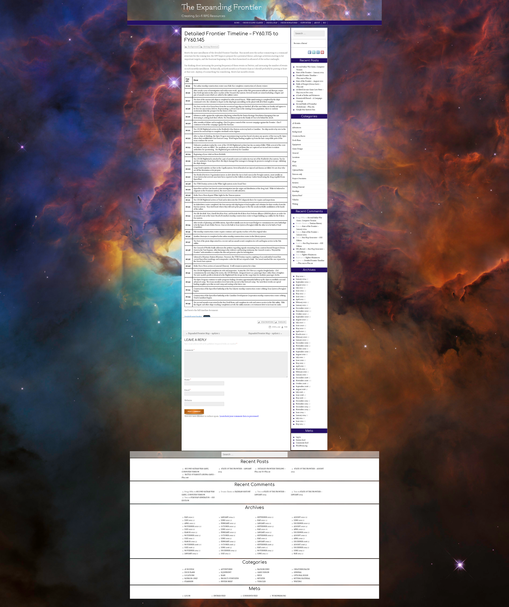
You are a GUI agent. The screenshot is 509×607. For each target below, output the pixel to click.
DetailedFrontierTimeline (193, 316)
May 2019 (299, 363)
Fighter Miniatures (309, 254)
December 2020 (302, 308)
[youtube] (322, 52)
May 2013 (299, 424)
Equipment (297, 144)
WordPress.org (301, 445)
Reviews (296, 183)
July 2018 (299, 392)
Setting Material (210, 46)
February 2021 (301, 302)
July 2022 (299, 288)
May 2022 (299, 293)
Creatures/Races (299, 136)
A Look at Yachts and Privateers (308, 95)
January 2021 (301, 305)
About (317, 22)
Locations (297, 157)
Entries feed (300, 440)
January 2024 (301, 279)
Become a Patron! (300, 43)
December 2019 (302, 343)
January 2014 (301, 415)
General (296, 153)
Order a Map (271, 22)
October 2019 (301, 348)
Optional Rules (298, 170)
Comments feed (302, 443)
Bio (324, 22)
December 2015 (302, 401)
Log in (298, 437)
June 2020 (300, 325)
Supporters (305, 22)
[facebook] (310, 52)
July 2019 (299, 357)
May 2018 (299, 398)
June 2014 (300, 412)
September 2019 (302, 351)
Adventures (297, 127)
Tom (285, 327)
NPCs (295, 166)
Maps (295, 161)
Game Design (298, 149)
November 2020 (302, 311)
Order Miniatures (288, 22)
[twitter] (314, 52)
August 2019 (300, 354)
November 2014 (302, 409)
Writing (296, 204)
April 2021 (299, 299)
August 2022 (301, 285)
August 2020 (301, 319)
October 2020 (301, 314)
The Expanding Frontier (221, 7)
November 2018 (302, 380)
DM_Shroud (300, 249)
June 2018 (300, 395)
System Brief (298, 195)
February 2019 (301, 372)
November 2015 (302, 404)
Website (188, 400)
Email (187, 390)
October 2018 (301, 383)
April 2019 (299, 366)
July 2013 (299, 418)
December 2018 (302, 377)
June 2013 (299, 421)
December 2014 (302, 406)
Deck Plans (297, 140)
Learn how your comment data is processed (239, 416)
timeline (282, 322)
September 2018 (302, 386)
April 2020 (300, 331)
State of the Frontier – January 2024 (310, 72)
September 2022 (302, 282)
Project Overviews (300, 178)
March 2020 (300, 334)
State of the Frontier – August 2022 (309, 81)
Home (237, 22)
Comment (189, 350)
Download (206, 316)
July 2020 (299, 322)
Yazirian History (316, 223)
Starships (296, 191)
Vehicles (296, 199)
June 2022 (300, 291)
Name (187, 379)
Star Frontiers (267, 322)
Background (193, 46)
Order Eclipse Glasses (253, 22)
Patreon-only (298, 174)
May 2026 (299, 276)
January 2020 (301, 340)
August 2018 (300, 389)
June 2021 (300, 296)
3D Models (297, 123)
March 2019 (300, 369)
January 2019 (301, 374)
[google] (318, 52)
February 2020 (301, 337)
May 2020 (299, 328)
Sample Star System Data (305, 109)
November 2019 (302, 346)
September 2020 (302, 317)
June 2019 (300, 360)
